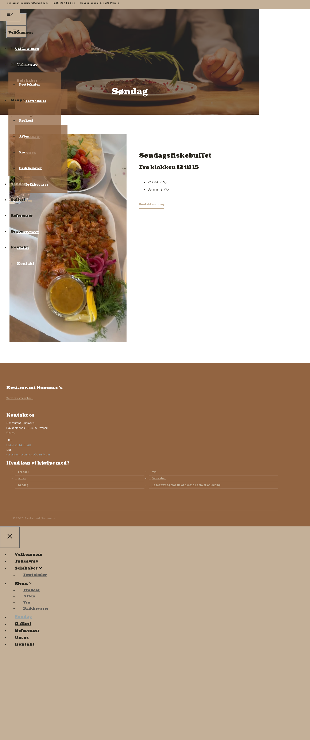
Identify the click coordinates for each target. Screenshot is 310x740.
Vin (22, 152)
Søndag (18, 184)
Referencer (22, 215)
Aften (24, 137)
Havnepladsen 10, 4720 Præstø (99, 3)
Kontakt (25, 264)
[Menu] (10, 15)
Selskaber (21, 64)
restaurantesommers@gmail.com (28, 3)
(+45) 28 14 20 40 (64, 3)
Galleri (18, 200)
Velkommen (20, 32)
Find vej (11, 433)
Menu (16, 100)
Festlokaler (29, 85)
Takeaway (21, 48)
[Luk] (10, 537)
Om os (17, 231)
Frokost (26, 121)
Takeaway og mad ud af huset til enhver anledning (186, 485)
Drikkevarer (30, 168)
